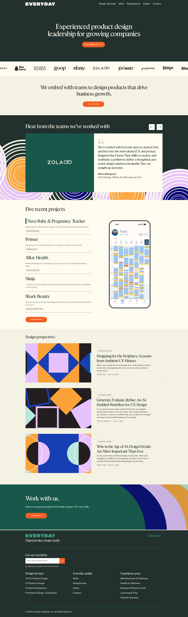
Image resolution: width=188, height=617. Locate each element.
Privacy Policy (53, 566)
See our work (93, 104)
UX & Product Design (36, 578)
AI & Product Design (105, 351)
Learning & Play (31, 249)
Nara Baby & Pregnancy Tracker (56, 221)
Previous (152, 127)
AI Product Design (35, 583)
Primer (31, 239)
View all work (36, 320)
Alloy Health (36, 257)
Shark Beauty (37, 296)
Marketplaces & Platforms (134, 578)
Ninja (30, 278)
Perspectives (133, 4)
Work (121, 4)
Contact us (154, 535)
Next (160, 127)
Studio (146, 4)
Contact (157, 4)
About (76, 588)
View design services (93, 45)
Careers (77, 593)
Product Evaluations (36, 588)
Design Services (107, 4)
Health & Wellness (32, 231)
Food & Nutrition (129, 598)
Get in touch (36, 516)
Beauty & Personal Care (34, 309)
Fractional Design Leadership (41, 593)
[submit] (62, 561)
